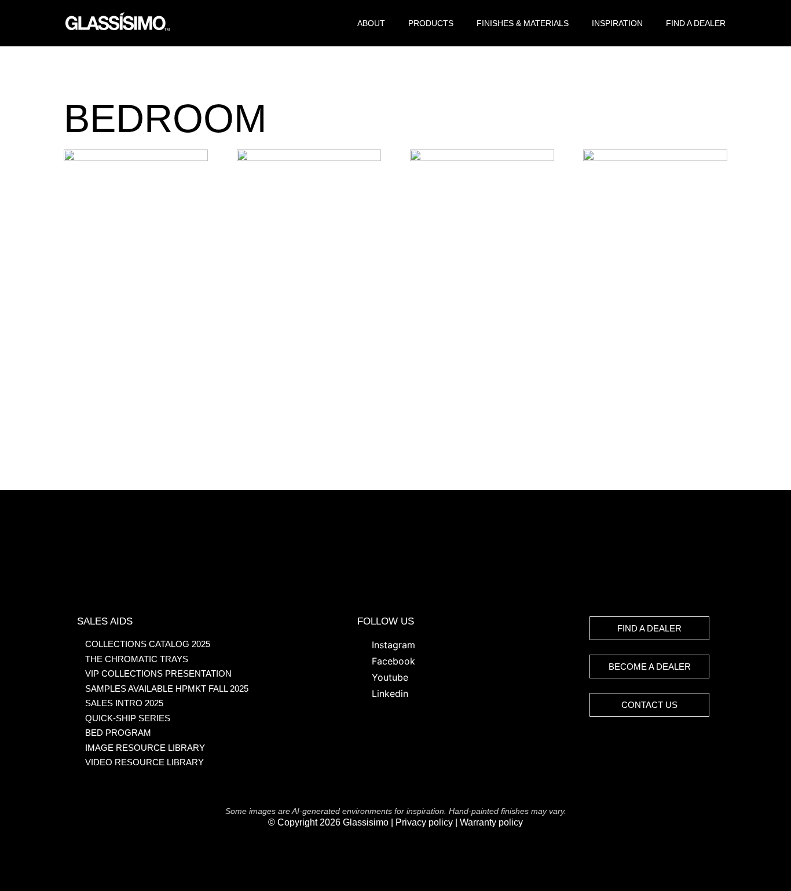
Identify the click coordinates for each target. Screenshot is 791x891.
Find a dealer (696, 23)
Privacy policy (424, 822)
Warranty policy (491, 822)
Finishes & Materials (523, 23)
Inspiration (617, 23)
